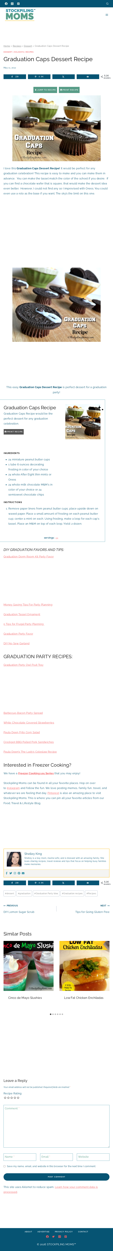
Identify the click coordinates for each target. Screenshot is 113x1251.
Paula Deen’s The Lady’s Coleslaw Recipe (30, 751)
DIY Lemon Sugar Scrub (19, 908)
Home (7, 46)
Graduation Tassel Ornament (22, 614)
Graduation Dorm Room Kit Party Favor (29, 556)
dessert (9, 893)
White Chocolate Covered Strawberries (29, 722)
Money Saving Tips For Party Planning (28, 604)
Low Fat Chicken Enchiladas (83, 998)
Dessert (28, 46)
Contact (83, 1232)
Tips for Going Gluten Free (92, 908)
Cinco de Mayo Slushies (25, 998)
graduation (24, 893)
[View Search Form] (107, 3)
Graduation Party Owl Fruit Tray (23, 664)
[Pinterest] (18, 3)
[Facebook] (6, 3)
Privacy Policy (64, 1232)
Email (45, 1156)
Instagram (13, 788)
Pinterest (53, 793)
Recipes (17, 46)
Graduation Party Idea (46, 893)
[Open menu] (106, 14)
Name (9, 1156)
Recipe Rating (13, 1093)
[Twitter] (10, 873)
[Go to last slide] (7, 976)
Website (83, 1156)
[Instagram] (12, 3)
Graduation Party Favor (18, 633)
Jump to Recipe (46, 90)
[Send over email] (88, 76)
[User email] (23, 873)
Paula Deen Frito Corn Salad (22, 732)
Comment (12, 1108)
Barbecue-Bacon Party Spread (23, 712)
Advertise (44, 1232)
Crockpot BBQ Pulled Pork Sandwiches (29, 742)
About (28, 1232)
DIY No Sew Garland (16, 643)
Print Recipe (70, 90)
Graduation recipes (72, 893)
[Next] (106, 976)
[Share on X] (63, 76)
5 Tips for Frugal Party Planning (24, 624)
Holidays (19, 52)
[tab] (50, 1014)
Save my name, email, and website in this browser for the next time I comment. (51, 1166)
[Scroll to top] (106, 1239)
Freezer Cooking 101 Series (36, 773)
